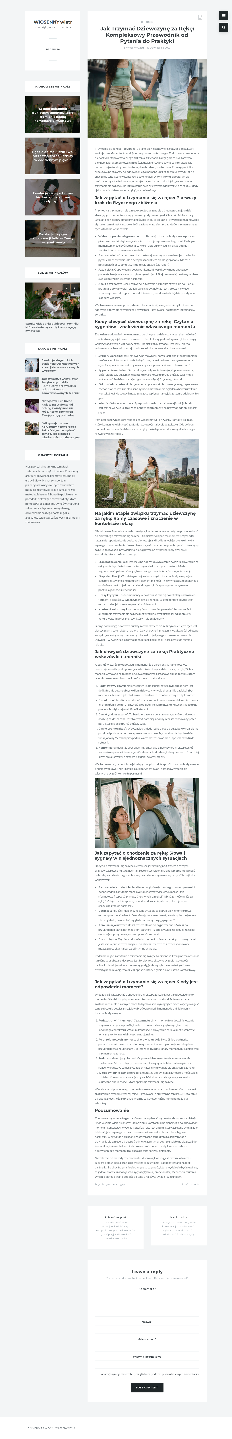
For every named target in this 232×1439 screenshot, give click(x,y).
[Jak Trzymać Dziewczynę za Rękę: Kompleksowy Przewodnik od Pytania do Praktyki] (147, 98)
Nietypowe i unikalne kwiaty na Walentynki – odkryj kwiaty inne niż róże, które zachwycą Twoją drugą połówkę (58, 408)
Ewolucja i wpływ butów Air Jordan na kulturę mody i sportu (53, 197)
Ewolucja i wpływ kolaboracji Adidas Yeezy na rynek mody (52, 238)
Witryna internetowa (147, 1356)
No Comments (190, 1184)
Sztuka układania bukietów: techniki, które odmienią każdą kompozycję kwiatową (52, 327)
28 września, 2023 (160, 47)
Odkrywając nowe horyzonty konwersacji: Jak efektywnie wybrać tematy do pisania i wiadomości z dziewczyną (61, 430)
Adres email (147, 1339)
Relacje (148, 21)
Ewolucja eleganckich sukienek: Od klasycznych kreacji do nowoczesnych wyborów (60, 365)
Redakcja (53, 49)
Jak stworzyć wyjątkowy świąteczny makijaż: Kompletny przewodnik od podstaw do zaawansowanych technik (61, 386)
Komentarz (147, 1288)
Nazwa (147, 1321)
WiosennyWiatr (135, 47)
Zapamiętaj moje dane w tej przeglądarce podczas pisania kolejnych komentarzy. (149, 1374)
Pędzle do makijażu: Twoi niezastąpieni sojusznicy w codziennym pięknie (53, 156)
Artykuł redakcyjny (114, 1184)
